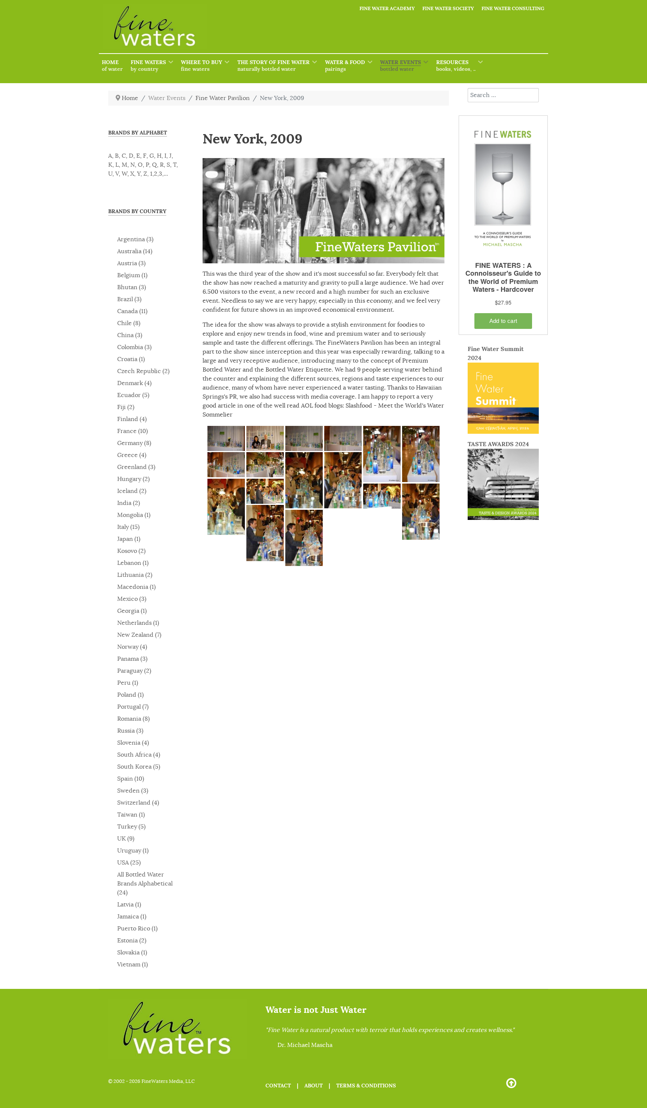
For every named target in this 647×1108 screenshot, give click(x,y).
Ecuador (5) (133, 395)
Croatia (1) (131, 359)
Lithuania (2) (134, 575)
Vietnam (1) (132, 964)
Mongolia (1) (134, 515)
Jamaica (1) (131, 916)
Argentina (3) (135, 239)
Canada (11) (132, 311)
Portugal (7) (133, 707)
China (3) (129, 335)
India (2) (128, 503)
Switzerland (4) (138, 802)
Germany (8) (134, 443)
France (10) (132, 431)
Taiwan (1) (131, 814)
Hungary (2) (133, 479)
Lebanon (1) (133, 563)
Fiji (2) (125, 407)
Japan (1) (128, 539)
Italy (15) (128, 527)
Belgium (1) (132, 275)
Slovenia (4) (133, 743)
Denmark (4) (134, 383)
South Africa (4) (138, 755)
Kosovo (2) (131, 551)
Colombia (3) (134, 347)
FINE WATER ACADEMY (387, 8)
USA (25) (129, 862)
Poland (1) (130, 695)
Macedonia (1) (136, 587)
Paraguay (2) (134, 671)
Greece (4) (131, 455)
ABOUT (313, 1085)
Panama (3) (132, 659)
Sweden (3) (132, 790)
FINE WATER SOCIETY (448, 8)
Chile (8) (128, 323)
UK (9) (125, 838)
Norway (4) (132, 647)
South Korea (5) (138, 767)
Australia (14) (134, 251)
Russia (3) (130, 731)
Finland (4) (132, 419)
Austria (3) (131, 263)
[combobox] (503, 95)
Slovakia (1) (132, 952)
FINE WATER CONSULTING (513, 8)
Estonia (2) (131, 940)
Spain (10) (130, 778)
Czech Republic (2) (143, 371)
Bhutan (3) (131, 287)
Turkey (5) (131, 826)
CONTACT (278, 1085)
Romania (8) (133, 719)
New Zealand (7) (139, 635)
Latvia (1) (129, 904)
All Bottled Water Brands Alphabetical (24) (145, 883)
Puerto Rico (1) (137, 928)
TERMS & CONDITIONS (366, 1085)
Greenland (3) (136, 467)
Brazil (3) (129, 299)
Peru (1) (127, 683)
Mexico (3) (131, 599)
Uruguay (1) (133, 850)
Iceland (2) (131, 491)
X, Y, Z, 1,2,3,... (149, 174)
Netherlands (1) (138, 623)
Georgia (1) (132, 611)
